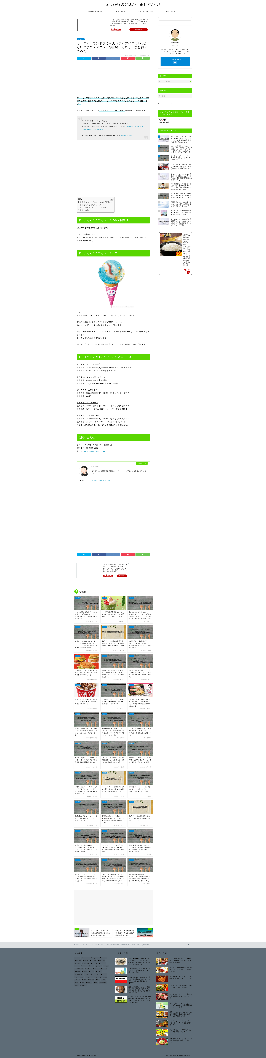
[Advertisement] (113, 78)
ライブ (88, 977)
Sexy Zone (95, 958)
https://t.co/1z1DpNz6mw (133, 126)
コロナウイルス (79, 968)
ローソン (78, 979)
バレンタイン (79, 974)
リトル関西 (104, 977)
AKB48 (77, 958)
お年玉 (86, 960)
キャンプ (99, 966)
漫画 (96, 982)
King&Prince (86, 958)
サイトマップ (170, 11)
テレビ (85, 971)
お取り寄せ (78, 960)
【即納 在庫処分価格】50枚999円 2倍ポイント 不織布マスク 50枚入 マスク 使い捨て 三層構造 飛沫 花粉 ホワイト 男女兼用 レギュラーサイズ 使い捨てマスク (115, 568)
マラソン (104, 974)
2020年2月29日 (126, 135)
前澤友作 (91, 979)
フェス (87, 974)
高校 (77, 985)
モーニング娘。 (79, 977)
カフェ (92, 966)
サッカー (97, 968)
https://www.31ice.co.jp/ (94, 451)
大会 (98, 979)
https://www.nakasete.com (98, 480)
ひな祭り (78, 963)
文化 (77, 982)
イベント (85, 966)
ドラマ (92, 971)
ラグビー (96, 977)
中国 (85, 979)
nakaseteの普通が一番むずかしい (133, 4)
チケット (78, 971)
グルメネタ (81, 39)
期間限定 (89, 982)
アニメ (77, 966)
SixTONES (104, 958)
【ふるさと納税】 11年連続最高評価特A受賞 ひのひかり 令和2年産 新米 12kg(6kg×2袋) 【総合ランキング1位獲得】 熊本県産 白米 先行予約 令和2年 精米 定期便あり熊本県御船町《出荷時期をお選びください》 (187, 249)
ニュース (99, 971)
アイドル (95, 963)
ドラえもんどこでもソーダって (92, 205)
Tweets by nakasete (165, 104)
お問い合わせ (120, 11)
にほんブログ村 (163, 122)
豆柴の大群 (103, 982)
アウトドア (103, 963)
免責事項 (93, 1055)
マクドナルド (96, 974)
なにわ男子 (102, 960)
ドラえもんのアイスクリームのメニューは (96, 207)
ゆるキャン (86, 963)
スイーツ (104, 968)
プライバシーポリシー (145, 11)
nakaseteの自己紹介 (95, 11)
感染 (104, 979)
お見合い (94, 960)
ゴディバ (89, 968)
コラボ (106, 966)
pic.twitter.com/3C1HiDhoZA (92, 129)
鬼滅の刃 (84, 985)
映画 (83, 982)
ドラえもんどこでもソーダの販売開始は (96, 202)
